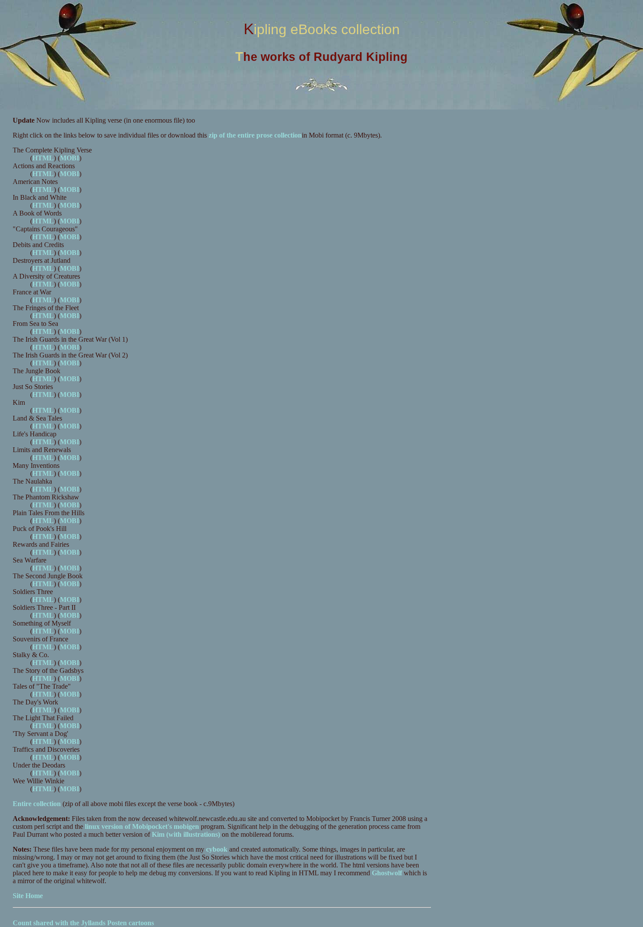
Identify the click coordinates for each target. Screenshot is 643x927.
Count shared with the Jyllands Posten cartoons (83, 923)
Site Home (28, 895)
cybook (216, 849)
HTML (43, 158)
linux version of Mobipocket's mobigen (142, 826)
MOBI (69, 158)
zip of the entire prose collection (255, 135)
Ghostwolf (387, 873)
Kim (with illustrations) (186, 834)
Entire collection (37, 803)
